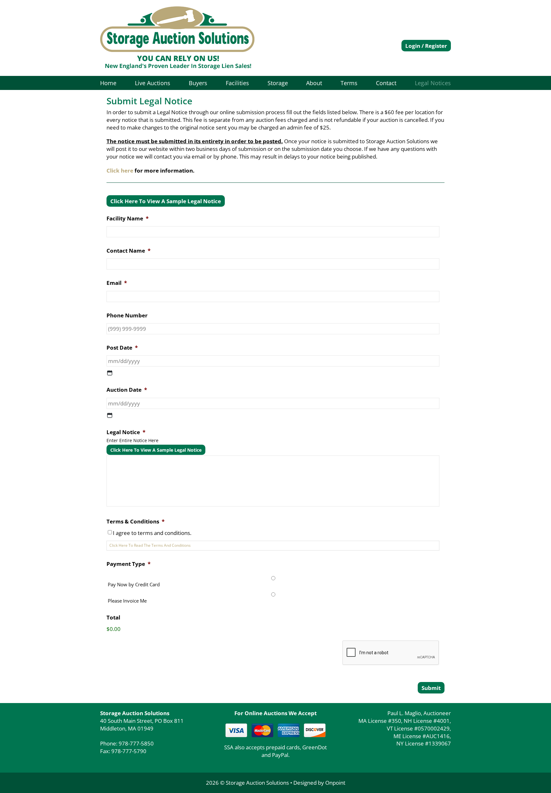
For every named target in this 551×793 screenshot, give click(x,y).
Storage (278, 83)
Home (108, 83)
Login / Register (426, 45)
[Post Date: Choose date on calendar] (110, 373)
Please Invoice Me (127, 600)
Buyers (198, 83)
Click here (120, 170)
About (314, 83)
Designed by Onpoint (319, 782)
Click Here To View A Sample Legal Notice (165, 201)
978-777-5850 (136, 743)
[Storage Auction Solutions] (177, 38)
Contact (386, 83)
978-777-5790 (128, 751)
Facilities (237, 83)
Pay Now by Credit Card (134, 584)
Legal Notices (433, 83)
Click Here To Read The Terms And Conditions (150, 545)
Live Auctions (152, 83)
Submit (431, 688)
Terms (349, 83)
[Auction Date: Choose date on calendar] (110, 415)
